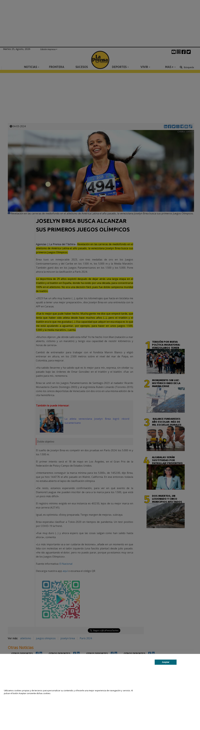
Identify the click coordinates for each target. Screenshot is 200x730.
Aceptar (165, 662)
